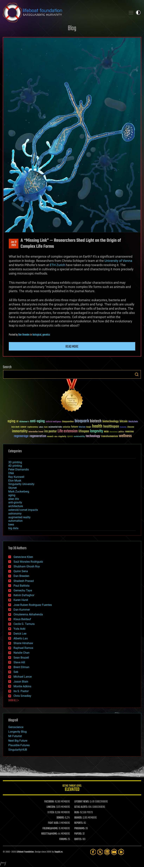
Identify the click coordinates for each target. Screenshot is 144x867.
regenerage (21, 436)
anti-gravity (15, 502)
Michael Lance (23, 676)
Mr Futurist (15, 736)
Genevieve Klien (23, 557)
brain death (15, 427)
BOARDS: (78, 818)
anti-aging (37, 421)
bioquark (82, 421)
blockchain (133, 421)
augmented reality (19, 517)
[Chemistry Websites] (72, 396)
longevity (96, 431)
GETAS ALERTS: (81, 807)
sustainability (79, 437)
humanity (123, 427)
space (70, 436)
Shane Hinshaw (23, 643)
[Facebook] (93, 852)
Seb (16, 672)
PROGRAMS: (79, 828)
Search (136, 374)
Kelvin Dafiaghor (24, 595)
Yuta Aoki (19, 628)
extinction (66, 427)
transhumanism (109, 436)
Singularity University (21, 484)
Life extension (68, 431)
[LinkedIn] (107, 852)
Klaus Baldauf (22, 619)
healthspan (111, 426)
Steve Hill (19, 662)
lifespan (83, 431)
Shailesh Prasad (24, 581)
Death (46, 427)
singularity (62, 437)
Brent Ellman (21, 667)
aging (11, 421)
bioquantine (68, 421)
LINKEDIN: (51, 807)
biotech (96, 421)
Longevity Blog (17, 731)
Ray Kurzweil (16, 477)
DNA (11, 473)
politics (121, 432)
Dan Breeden (24, 335)
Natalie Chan (22, 652)
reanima (129, 431)
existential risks (55, 427)
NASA (106, 431)
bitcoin (123, 421)
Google (88, 427)
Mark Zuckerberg (18, 491)
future (74, 426)
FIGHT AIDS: (53, 823)
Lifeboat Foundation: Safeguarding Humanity (63, 12)
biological (36, 335)
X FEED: (51, 812)
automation (15, 520)
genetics (46, 335)
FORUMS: (63, 839)
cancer (23, 427)
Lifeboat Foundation (25, 852)
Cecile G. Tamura (24, 624)
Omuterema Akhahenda (28, 614)
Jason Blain (21, 681)
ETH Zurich (57, 265)
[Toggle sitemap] (131, 12)
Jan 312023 (14, 244)
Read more (72, 347)
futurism (82, 427)
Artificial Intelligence (53, 422)
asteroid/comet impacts (23, 510)
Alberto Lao (21, 638)
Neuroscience (114, 432)
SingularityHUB (17, 749)
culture (41, 427)
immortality (20, 431)
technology (93, 436)
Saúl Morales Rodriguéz (28, 561)
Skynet (12, 487)
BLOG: (76, 812)
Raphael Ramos (23, 648)
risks (55, 437)
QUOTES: (78, 839)
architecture (15, 506)
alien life (13, 499)
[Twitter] (100, 852)
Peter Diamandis (18, 469)
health (97, 426)
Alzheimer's (24, 422)
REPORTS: (78, 823)
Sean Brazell (21, 657)
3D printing (15, 462)
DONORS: (60, 818)
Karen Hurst (21, 600)
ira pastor (50, 431)
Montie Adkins (22, 686)
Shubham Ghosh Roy (27, 566)
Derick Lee (20, 633)
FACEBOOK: (49, 801)
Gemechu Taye (23, 590)
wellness (125, 436)
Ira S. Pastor (21, 691)
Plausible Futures (19, 745)
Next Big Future (17, 740)
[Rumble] (121, 852)
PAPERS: (78, 834)
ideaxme (130, 427)
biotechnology (110, 421)
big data (13, 528)
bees (11, 524)
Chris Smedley (22, 696)
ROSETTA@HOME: (49, 834)
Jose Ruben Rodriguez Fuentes (33, 605)
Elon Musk (14, 480)
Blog (72, 28)
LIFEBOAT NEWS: (81, 801)
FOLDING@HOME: (50, 828)
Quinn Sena (21, 571)
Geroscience (15, 727)
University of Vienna (118, 261)
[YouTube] (114, 852)
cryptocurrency (32, 427)
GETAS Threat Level (72, 788)
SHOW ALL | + (13, 700)
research (50, 437)
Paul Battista (22, 585)
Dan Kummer (22, 609)
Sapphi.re (58, 852)
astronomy (15, 513)
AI (17, 421)
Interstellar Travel (35, 432)
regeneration (38, 436)
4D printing (15, 465)
